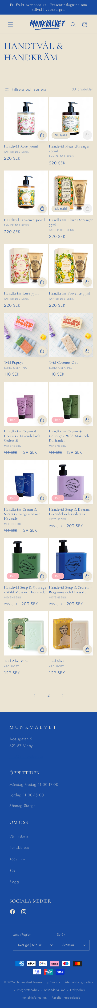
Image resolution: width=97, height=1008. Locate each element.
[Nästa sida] (62, 695)
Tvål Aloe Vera (16, 661)
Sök (12, 870)
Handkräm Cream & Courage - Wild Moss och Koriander (69, 435)
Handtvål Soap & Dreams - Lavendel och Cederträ (71, 511)
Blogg (14, 881)
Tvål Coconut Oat (63, 362)
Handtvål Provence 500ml (24, 220)
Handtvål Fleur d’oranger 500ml (69, 148)
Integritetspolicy (28, 990)
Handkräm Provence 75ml (69, 293)
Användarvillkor (54, 990)
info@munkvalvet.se (26, 756)
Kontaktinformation (34, 998)
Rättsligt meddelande (66, 998)
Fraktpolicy (77, 990)
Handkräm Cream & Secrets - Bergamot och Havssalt (22, 514)
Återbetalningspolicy (79, 982)
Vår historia (18, 836)
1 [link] (35, 695)
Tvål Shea (57, 661)
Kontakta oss (19, 847)
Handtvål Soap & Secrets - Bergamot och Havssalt (70, 589)
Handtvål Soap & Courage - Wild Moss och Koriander (25, 589)
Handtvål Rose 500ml (21, 146)
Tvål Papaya (14, 362)
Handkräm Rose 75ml (21, 293)
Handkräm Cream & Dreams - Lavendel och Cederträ (22, 435)
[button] (10, 24)
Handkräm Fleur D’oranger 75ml (71, 222)
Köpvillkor (17, 859)
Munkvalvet (24, 982)
